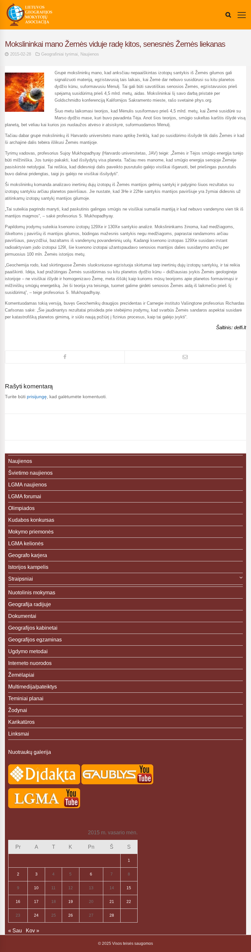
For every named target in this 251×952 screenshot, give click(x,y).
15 (128, 888)
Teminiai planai (25, 698)
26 (70, 915)
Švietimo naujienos (30, 473)
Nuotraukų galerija (29, 752)
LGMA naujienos (27, 484)
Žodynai (17, 710)
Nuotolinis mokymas (31, 592)
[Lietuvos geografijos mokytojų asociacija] (29, 14)
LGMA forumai (24, 496)
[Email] (185, 357)
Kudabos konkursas (31, 520)
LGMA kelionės (25, 543)
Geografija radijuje (29, 604)
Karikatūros (21, 722)
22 (128, 901)
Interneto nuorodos (30, 663)
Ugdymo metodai (28, 651)
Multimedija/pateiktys (32, 686)
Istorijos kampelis (28, 567)
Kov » (32, 930)
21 (111, 901)
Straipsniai (20, 579)
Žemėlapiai (21, 675)
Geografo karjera (27, 555)
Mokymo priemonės (31, 532)
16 (18, 901)
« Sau (15, 930)
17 (36, 901)
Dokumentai (22, 616)
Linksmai (18, 734)
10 (36, 888)
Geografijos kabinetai (33, 628)
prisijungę (37, 396)
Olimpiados (21, 508)
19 (70, 901)
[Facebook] (65, 357)
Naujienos (89, 54)
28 (111, 915)
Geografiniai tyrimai (59, 54)
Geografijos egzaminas (35, 639)
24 (36, 915)
